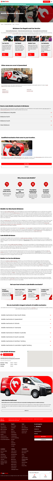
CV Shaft (12, 446)
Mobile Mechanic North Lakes (14, 420)
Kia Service (13, 457)
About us (26, 410)
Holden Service (14, 451)
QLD (13, 24)
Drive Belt (13, 439)
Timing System (14, 434)
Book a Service (3, 426)
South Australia (3, 456)
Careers (23, 456)
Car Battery (13, 427)
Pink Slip (2, 434)
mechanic (34, 307)
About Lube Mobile (25, 451)
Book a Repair (13, 426)
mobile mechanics (17, 157)
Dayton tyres (24, 432)
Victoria (2, 452)
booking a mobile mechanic (11, 260)
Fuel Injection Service (4, 437)
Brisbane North (5, 91)
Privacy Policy (24, 465)
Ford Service (13, 456)
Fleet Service (24, 452)
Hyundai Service (14, 454)
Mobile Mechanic (8, 24)
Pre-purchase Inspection (5, 439)
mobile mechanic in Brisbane (26, 238)
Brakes (12, 429)
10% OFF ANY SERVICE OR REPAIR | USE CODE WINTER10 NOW (13, 4)
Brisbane (4, 89)
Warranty (23, 464)
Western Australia (4, 457)
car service (10, 32)
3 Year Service (3, 431)
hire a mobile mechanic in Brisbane (15, 244)
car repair (16, 32)
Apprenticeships (25, 457)
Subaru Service (14, 466)
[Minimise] (50, 472)
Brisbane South (5, 92)
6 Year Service (3, 432)
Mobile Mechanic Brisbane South (14, 418)
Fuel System (13, 444)
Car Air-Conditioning (15, 437)
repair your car (16, 212)
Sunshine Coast (30, 91)
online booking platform (5, 109)
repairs (13, 272)
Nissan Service (13, 464)
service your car (7, 220)
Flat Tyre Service (25, 427)
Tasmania (2, 459)
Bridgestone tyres (25, 429)
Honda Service (13, 452)
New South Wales (4, 451)
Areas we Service (37, 431)
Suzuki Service (13, 467)
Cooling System (14, 436)
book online (12, 278)
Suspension (13, 442)
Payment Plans (24, 462)
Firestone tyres (24, 431)
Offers (23, 454)
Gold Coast (29, 89)
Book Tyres (24, 426)
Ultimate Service (4, 436)
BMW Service (13, 459)
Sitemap (36, 433)
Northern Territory (4, 461)
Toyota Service (14, 462)
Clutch (12, 441)
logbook (40, 264)
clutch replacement (38, 230)
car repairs (30, 228)
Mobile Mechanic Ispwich (38, 418)
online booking (38, 157)
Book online (4, 54)
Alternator (13, 431)
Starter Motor (13, 432)
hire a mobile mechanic (9, 211)
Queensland (3, 454)
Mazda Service (13, 461)
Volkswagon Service (14, 469)
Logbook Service (3, 427)
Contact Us (36, 429)
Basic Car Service (4, 429)
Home (2, 24)
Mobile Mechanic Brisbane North (27, 418)
